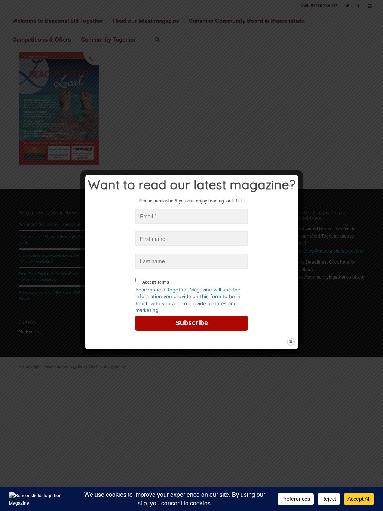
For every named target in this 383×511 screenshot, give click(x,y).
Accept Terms (155, 282)
